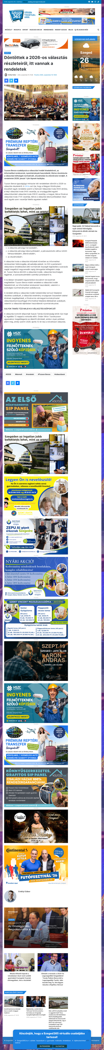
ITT (88, 1041)
